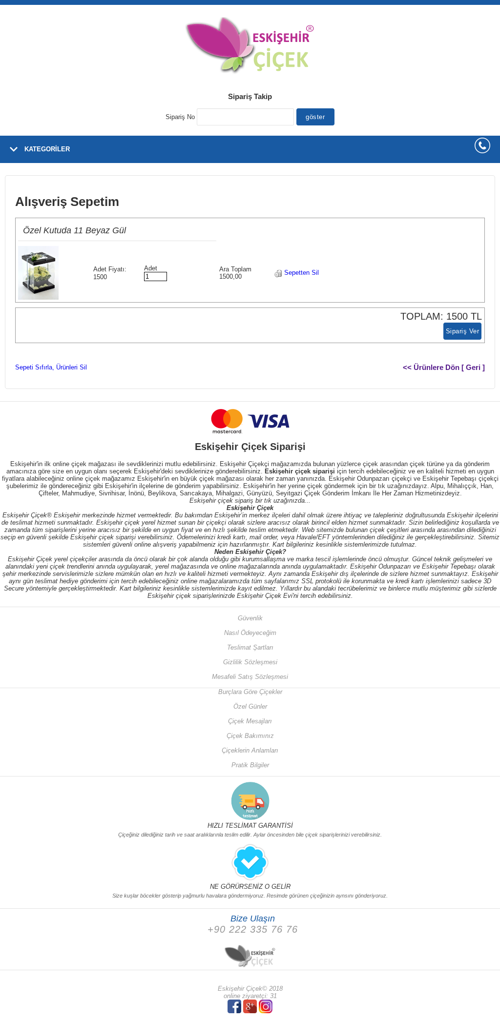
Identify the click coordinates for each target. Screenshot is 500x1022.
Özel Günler (250, 706)
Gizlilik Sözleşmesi (250, 662)
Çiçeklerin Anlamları (250, 750)
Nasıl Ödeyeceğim (250, 632)
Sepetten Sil (300, 272)
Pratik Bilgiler (250, 765)
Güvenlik (250, 618)
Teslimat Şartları (250, 647)
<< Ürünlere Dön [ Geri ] (444, 367)
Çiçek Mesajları (250, 721)
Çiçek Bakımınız (250, 735)
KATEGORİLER (47, 149)
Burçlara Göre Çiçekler (250, 691)
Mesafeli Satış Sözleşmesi (250, 676)
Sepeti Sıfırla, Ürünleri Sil (51, 367)
